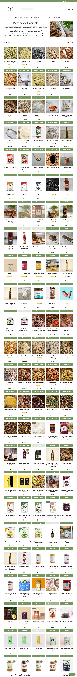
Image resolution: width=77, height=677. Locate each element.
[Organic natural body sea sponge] (38, 428)
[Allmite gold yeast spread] (38, 238)
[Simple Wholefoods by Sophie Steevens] (24, 293)
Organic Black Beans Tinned (38, 193)
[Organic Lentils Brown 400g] (10, 507)
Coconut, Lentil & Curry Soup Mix (66, 541)
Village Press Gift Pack (38, 463)
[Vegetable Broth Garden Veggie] (52, 640)
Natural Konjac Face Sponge (66, 621)
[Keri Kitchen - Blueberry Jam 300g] (10, 584)
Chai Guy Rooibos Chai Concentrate (24, 274)
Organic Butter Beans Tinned (24, 193)
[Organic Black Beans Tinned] (38, 184)
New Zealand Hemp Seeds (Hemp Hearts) (10, 62)
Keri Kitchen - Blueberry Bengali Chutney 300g (66, 567)
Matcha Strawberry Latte (10, 648)
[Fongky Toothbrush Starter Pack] (10, 481)
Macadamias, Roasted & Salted (52, 356)
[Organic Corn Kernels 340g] (10, 532)
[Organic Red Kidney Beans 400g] (66, 481)
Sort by (5, 42)
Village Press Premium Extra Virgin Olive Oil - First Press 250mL (52, 465)
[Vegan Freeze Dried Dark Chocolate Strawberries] (52, 320)
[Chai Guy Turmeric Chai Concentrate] (38, 265)
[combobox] (42, 9)
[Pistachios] (10, 374)
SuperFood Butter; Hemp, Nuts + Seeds (10, 674)
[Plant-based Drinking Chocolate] (66, 320)
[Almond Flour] (38, 106)
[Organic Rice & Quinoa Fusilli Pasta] (38, 79)
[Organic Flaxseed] (66, 53)
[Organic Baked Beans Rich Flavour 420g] (52, 507)
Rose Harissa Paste (38, 302)
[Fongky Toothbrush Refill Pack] (24, 481)
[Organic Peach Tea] (24, 428)
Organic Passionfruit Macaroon (52, 274)
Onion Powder (66, 88)
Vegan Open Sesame (67, 246)
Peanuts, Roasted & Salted (67, 355)
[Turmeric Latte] (38, 640)
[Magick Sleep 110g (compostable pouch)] (24, 613)
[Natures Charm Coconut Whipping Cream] (66, 665)
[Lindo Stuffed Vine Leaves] (52, 211)
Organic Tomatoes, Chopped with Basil (24, 168)
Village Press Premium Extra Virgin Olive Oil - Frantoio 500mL (10, 303)
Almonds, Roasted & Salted (24, 382)
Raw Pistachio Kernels (38, 490)
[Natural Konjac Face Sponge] (66, 613)
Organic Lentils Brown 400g (10, 516)
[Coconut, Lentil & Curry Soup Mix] (66, 532)
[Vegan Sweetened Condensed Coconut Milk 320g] (24, 584)
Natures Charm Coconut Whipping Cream (66, 674)
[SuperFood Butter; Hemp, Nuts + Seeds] (10, 665)
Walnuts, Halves (10, 115)
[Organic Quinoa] (52, 79)
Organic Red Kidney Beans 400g (67, 491)
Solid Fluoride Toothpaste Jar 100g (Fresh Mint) (10, 329)
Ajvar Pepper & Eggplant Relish (38, 220)
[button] (72, 9)
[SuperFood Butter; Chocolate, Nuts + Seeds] (24, 665)
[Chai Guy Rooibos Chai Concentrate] (24, 265)
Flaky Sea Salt (10, 140)
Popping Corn (10, 355)
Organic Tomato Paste (67, 593)
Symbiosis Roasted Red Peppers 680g (52, 437)
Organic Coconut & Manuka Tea (10, 437)
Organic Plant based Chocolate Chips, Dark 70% (38, 329)
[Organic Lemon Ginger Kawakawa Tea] (52, 401)
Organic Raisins (38, 409)
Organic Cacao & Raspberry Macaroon (52, 491)
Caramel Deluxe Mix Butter (52, 674)
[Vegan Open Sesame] (66, 238)
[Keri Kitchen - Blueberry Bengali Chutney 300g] (66, 558)
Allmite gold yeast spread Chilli (38, 622)
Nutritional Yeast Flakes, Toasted (24, 62)
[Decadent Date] (52, 238)
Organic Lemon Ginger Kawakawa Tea (52, 410)
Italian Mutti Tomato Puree (67, 193)
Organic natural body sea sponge (38, 437)
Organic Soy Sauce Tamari (53, 167)
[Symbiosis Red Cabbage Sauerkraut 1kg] (66, 428)
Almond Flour (38, 115)
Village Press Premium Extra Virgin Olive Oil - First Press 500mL (66, 275)
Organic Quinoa (52, 88)
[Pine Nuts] (24, 106)
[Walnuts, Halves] (10, 106)
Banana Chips (24, 355)
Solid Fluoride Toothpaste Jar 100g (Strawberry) (24, 329)
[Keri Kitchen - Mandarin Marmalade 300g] (38, 558)
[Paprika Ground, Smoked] (52, 106)
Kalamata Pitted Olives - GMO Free (10, 247)
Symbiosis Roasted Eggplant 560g (10, 464)
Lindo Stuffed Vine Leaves (53, 219)
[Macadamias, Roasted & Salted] (52, 347)
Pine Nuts (24, 115)
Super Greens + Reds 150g (66, 648)
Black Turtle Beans (52, 193)
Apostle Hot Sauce (38, 140)
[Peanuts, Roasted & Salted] (66, 347)
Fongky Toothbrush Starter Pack (10, 491)
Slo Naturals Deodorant (66, 302)
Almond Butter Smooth (38, 674)
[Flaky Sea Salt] (10, 132)
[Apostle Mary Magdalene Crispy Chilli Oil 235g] (52, 293)
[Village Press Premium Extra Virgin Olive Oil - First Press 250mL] (52, 454)
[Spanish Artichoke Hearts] (24, 211)
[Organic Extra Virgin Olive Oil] (66, 132)
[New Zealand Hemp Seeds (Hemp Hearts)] (10, 53)
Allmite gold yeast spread (38, 246)
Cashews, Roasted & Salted (38, 355)
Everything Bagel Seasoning (52, 594)
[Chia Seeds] (38, 53)
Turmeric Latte (38, 648)
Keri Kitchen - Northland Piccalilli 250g (52, 567)
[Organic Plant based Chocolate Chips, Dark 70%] (38, 320)
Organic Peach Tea (24, 436)
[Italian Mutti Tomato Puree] (66, 184)
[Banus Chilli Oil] (10, 613)
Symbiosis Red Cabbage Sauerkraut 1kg (66, 437)
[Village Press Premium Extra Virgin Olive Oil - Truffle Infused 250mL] (10, 558)
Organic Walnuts (67, 463)
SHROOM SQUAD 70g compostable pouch (10, 274)
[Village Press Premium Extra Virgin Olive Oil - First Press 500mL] (66, 265)
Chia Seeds (38, 61)
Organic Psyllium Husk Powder (67, 116)
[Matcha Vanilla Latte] (24, 640)
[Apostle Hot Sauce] (38, 132)
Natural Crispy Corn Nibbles (66, 382)
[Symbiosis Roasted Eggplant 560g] (10, 454)
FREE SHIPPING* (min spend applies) (58, 1)
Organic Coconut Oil (24, 140)
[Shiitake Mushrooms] (38, 159)
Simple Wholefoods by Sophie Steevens (24, 302)
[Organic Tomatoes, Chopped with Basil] (24, 159)
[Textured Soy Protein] (10, 79)
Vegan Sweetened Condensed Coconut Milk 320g (24, 595)
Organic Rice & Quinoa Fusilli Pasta (38, 89)
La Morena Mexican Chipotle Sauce (66, 168)
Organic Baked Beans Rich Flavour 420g (53, 516)
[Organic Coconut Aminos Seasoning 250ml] (52, 532)
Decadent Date (52, 246)
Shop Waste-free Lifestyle (36, 17)
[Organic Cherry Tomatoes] (10, 159)
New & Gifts (47, 17)
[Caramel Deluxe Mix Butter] (52, 665)
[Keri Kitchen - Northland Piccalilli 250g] (52, 558)
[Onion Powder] (66, 79)
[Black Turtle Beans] (52, 184)
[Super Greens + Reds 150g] (66, 640)
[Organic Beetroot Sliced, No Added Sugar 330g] (66, 507)
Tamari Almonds (52, 382)
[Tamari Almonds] (52, 374)
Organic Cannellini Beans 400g (24, 516)
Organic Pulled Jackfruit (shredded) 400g (38, 541)
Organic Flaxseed (67, 61)
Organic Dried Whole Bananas (24, 410)
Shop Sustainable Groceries (21, 17)
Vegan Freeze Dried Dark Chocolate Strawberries (52, 329)
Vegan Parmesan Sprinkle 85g (38, 594)
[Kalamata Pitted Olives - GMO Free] (10, 238)
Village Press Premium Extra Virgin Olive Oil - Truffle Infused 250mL (10, 568)
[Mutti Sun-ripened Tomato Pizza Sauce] (10, 211)
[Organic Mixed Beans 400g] (38, 507)
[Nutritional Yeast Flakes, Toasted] (24, 53)
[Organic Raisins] (38, 401)
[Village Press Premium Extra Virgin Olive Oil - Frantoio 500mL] (10, 293)
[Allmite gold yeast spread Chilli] (38, 613)
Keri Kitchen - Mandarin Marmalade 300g (38, 567)
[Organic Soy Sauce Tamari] (52, 159)
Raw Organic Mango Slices (10, 409)
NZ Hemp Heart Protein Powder (52, 141)
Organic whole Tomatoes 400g (52, 622)
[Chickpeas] (52, 53)
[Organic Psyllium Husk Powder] (66, 106)
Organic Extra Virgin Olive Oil (67, 141)
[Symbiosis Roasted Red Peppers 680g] (52, 428)
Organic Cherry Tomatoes (10, 167)
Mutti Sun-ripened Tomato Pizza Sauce (10, 220)
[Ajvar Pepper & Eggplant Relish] (38, 211)
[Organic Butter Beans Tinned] (24, 184)
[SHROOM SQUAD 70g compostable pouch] (10, 265)
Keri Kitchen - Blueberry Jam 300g (10, 594)
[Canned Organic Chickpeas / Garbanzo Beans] (10, 184)
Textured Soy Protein (10, 88)
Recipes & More (57, 17)
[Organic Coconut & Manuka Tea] (10, 428)
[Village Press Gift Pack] (38, 454)
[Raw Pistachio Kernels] (38, 481)
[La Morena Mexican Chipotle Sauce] (66, 159)
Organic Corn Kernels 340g (10, 541)
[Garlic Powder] (24, 79)
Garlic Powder (24, 88)
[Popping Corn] (10, 347)
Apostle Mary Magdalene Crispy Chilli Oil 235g (52, 302)
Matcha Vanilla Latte (24, 648)
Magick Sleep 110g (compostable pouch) (24, 622)
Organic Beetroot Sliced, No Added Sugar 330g (66, 516)
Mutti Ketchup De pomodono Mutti (24, 247)
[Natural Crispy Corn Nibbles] (66, 374)
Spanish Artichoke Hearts (24, 219)
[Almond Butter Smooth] (38, 665)
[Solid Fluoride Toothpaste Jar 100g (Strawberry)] (24, 320)
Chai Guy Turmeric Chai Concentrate (38, 274)
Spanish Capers (66, 219)
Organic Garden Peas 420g (24, 541)
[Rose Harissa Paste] (38, 293)
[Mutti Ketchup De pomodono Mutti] (24, 238)
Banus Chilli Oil (10, 621)
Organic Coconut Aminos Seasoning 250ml (52, 541)
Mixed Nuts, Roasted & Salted (38, 383)
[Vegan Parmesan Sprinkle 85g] (38, 584)
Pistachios (10, 382)
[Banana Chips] (24, 347)
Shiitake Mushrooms (38, 167)
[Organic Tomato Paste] (66, 584)
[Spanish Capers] (66, 211)
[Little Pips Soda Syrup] (24, 454)
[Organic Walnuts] (66, 454)
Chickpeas (52, 61)
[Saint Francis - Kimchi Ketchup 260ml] (24, 558)
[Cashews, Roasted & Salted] (38, 347)
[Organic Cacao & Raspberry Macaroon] (52, 481)
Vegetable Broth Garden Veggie (52, 649)
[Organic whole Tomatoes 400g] (52, 613)
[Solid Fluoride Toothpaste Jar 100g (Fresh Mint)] (10, 320)
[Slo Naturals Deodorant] (66, 293)
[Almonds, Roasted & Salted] (24, 374)
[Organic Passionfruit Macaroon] (52, 265)
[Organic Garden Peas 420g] (24, 532)
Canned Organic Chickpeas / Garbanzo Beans (10, 193)
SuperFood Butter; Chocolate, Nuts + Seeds (24, 674)
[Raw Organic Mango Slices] (10, 401)
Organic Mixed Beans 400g (38, 515)
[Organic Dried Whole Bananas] (24, 401)
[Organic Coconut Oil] (24, 132)
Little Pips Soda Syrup (24, 463)
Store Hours (69, 1)
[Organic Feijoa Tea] (66, 401)
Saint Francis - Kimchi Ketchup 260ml (24, 567)
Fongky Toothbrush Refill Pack (24, 491)
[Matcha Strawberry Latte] (10, 640)
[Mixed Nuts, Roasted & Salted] (38, 374)
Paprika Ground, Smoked (52, 115)
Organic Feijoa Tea (66, 409)
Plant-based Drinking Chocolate (67, 329)
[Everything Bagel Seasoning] (52, 584)
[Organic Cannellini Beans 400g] (24, 507)
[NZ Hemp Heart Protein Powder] (52, 132)
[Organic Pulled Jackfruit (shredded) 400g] (38, 532)
